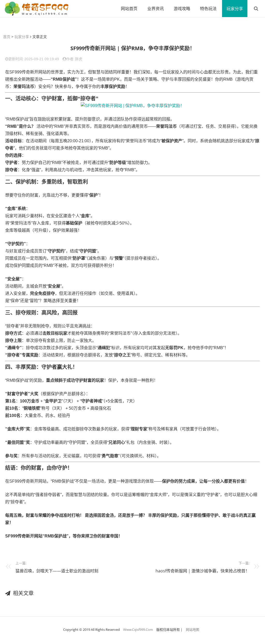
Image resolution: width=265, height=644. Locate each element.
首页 (6, 36)
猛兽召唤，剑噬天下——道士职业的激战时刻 (57, 571)
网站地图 (192, 629)
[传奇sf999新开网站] (37, 8)
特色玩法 (208, 8)
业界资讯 (155, 8)
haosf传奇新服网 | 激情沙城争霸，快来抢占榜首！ (202, 571)
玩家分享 (234, 8)
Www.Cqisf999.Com (138, 629)
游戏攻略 (182, 8)
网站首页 (129, 8)
